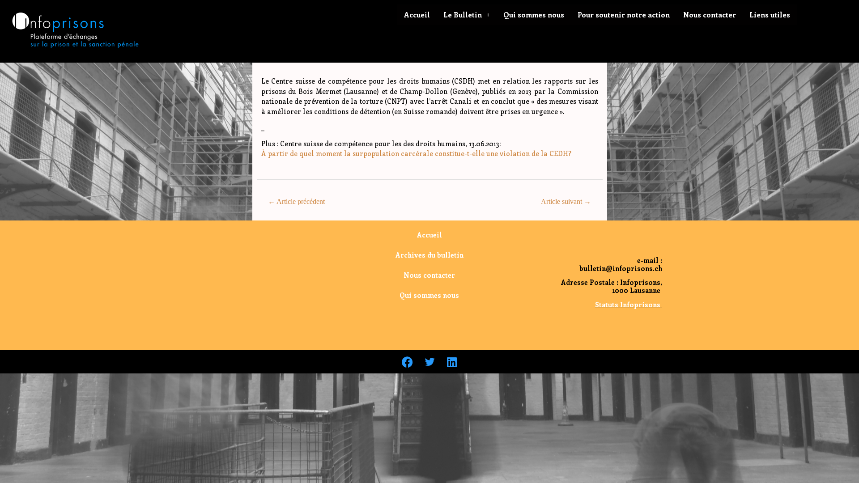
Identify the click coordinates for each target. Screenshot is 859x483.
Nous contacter (709, 14)
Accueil (417, 14)
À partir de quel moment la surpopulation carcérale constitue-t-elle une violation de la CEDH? (416, 153)
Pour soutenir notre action (624, 14)
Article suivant (566, 201)
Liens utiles (769, 14)
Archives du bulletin (429, 254)
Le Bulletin (462, 14)
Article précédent (296, 201)
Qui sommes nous (533, 14)
